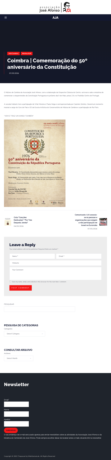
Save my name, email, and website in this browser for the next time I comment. (39, 282)
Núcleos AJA (26, 53)
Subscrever (11, 430)
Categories (8, 329)
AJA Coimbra (13, 53)
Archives (7, 353)
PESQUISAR (9, 304)
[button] (106, 17)
